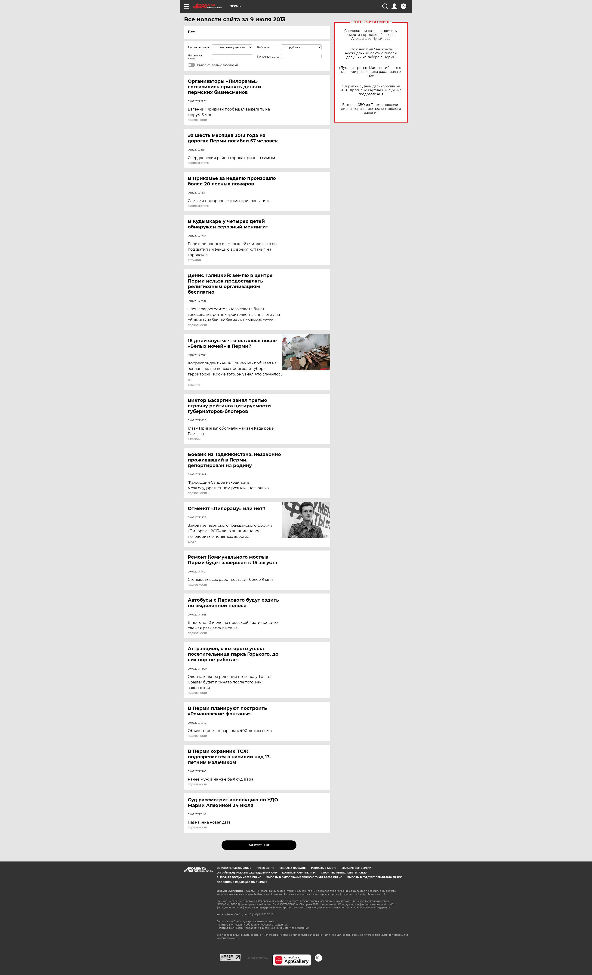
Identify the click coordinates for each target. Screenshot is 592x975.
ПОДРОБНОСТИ (197, 120)
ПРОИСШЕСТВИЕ (198, 163)
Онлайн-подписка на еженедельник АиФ (247, 872)
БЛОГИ (192, 542)
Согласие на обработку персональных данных (245, 921)
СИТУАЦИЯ (194, 260)
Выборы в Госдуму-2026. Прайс (239, 877)
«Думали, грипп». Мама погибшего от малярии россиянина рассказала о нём (371, 72)
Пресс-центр (265, 868)
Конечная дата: (268, 56)
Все (191, 32)
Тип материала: (199, 47)
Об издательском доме (234, 868)
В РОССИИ (194, 439)
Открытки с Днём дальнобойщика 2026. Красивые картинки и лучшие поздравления (371, 90)
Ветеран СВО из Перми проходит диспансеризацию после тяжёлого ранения (371, 109)
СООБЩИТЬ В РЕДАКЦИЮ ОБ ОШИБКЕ (242, 882)
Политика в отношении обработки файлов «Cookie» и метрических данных (262, 927)
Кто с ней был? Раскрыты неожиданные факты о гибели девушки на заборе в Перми (371, 53)
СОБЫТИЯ (194, 385)
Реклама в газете (323, 868)
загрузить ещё (259, 845)
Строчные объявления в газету (344, 872)
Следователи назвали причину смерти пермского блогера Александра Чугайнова (371, 35)
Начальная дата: (196, 57)
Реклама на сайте (293, 868)
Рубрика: (263, 47)
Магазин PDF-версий (356, 868)
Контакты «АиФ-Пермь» (299, 872)
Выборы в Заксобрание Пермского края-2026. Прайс (304, 877)
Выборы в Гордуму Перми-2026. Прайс (374, 877)
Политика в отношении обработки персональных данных (252, 924)
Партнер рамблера (257, 957)
